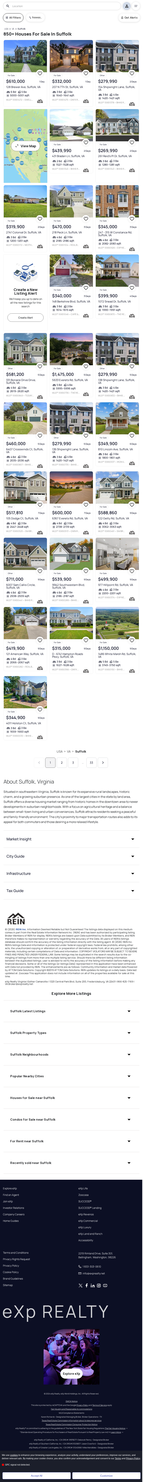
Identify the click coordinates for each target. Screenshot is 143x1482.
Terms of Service (99, 1405)
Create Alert (25, 317)
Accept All (36, 1475)
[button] (71, 839)
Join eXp (8, 1201)
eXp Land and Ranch (90, 1233)
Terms (118, 1458)
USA (59, 751)
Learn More (116, 1432)
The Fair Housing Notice (115, 1428)
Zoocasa (83, 1195)
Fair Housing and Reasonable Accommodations (71, 1409)
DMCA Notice (71, 1401)
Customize (106, 1475)
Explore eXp (10, 1188)
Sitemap (8, 1285)
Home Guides (11, 1221)
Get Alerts (131, 17)
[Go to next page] (103, 763)
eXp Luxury (84, 1227)
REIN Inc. (21, 929)
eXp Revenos (86, 1214)
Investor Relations (13, 1208)
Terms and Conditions (15, 1252)
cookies (14, 1455)
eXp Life (83, 1188)
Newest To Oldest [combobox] (37, 17)
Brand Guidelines (13, 1278)
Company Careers (13, 1214)
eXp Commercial (88, 1221)
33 (91, 763)
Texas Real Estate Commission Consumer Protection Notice (71, 1424)
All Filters (15, 17)
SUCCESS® (85, 1201)
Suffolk (80, 751)
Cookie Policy (11, 1272)
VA (69, 751)
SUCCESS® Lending (89, 1208)
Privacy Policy (11, 1265)
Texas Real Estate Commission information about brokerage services (71, 1420)
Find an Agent (11, 1195)
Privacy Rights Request (16, 1259)
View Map (28, 146)
